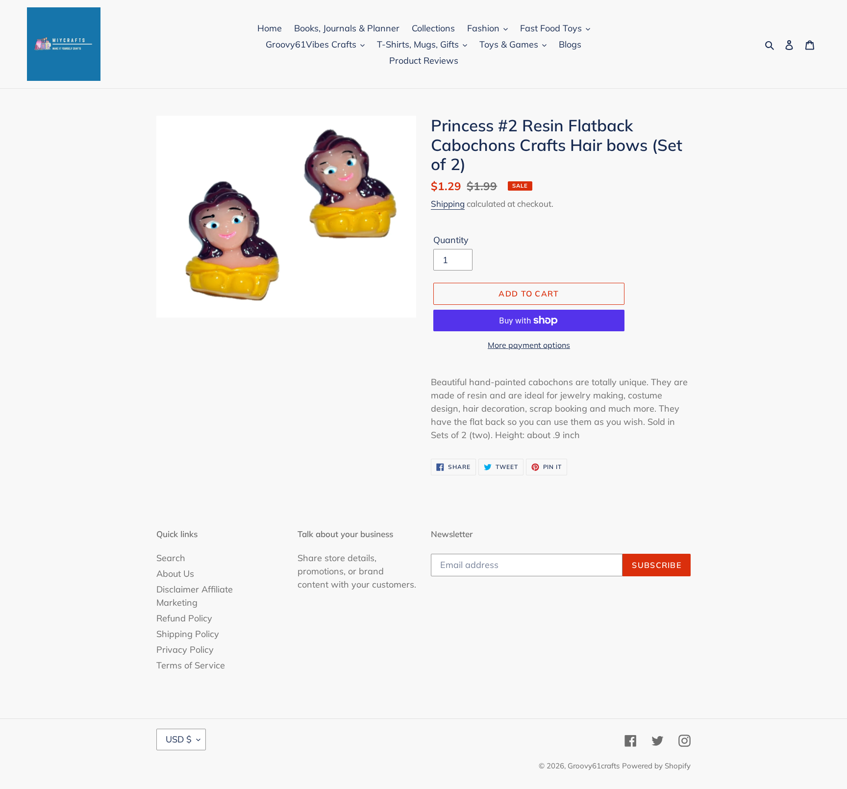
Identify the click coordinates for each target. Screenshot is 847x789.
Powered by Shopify (656, 765)
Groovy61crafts (594, 765)
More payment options (529, 345)
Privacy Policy (185, 649)
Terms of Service (190, 665)
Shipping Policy (187, 634)
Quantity (451, 240)
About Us (175, 573)
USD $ (179, 739)
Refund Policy (184, 618)
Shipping (448, 203)
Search (170, 558)
